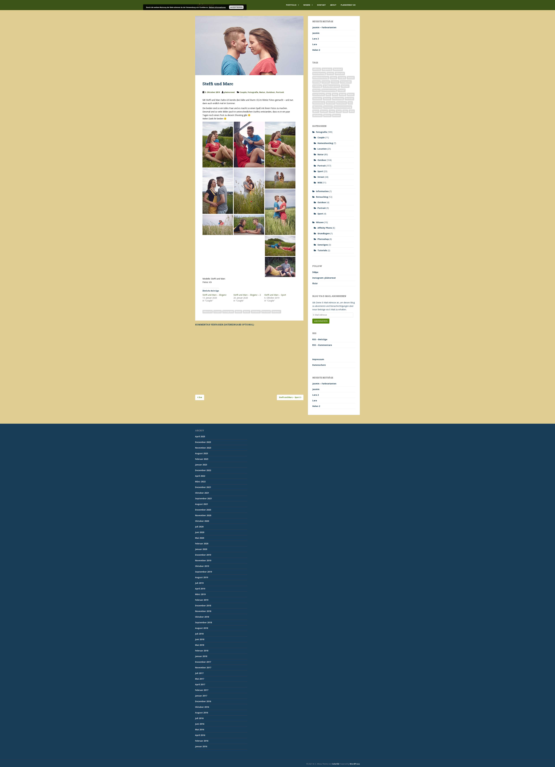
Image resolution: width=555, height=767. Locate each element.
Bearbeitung (319, 73)
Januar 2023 (201, 464)
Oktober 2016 (202, 707)
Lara (314, 44)
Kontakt (321, 5)
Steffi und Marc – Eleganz (214, 294)
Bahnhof (338, 69)
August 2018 (201, 628)
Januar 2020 (201, 549)
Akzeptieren (236, 7)
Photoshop (338, 98)
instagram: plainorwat (324, 277)
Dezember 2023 (203, 442)
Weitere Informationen (217, 7)
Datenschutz (319, 365)
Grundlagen (324, 233)
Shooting (317, 107)
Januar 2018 (201, 656)
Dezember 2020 (203, 509)
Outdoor (270, 92)
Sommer (276, 311)
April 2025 (200, 436)
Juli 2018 (199, 633)
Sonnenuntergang (342, 107)
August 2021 (201, 504)
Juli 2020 (199, 526)
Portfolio (291, 5)
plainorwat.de (348, 5)
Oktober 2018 (202, 616)
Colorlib (335, 764)
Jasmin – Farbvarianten (324, 27)
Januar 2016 (201, 746)
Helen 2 (316, 50)
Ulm (345, 111)
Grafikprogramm (331, 86)
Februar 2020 (201, 543)
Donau (351, 77)
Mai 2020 (199, 538)
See (350, 103)
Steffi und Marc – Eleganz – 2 (247, 294)
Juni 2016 (199, 723)
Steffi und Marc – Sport (275, 294)
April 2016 (200, 735)
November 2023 (203, 447)
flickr (315, 283)
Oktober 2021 (202, 492)
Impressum (318, 359)
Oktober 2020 (202, 521)
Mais (335, 94)
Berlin (330, 73)
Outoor (327, 98)
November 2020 (203, 515)
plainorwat (229, 92)
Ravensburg (318, 103)
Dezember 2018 (203, 605)
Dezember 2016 (203, 701)
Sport (315, 111)
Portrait (280, 92)
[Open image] (217, 144)
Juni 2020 (199, 532)
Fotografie (253, 92)
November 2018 (203, 611)
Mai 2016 (199, 729)
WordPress (355, 764)
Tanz (332, 111)
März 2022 (200, 481)
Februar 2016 (201, 740)
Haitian (345, 86)
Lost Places (318, 94)
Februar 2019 (201, 600)
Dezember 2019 (203, 554)
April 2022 (200, 476)
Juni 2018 (199, 639)
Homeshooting (329, 90)
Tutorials (322, 250)
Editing (316, 82)
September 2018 (203, 622)
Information (322, 191)
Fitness (335, 82)
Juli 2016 (199, 718)
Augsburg (327, 69)
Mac (328, 94)
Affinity (316, 69)
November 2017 (203, 667)
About (333, 5)
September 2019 (203, 571)
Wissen (306, 5)
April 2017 (200, 684)
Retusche (341, 103)
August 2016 (201, 712)
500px (315, 272)
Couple (243, 92)
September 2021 (203, 498)
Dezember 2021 (203, 487)
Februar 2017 (201, 690)
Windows (317, 115)
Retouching (322, 197)
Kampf (341, 90)
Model (238, 311)
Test (339, 111)
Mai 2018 (199, 645)
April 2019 (200, 588)
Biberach (208, 311)
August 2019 (201, 577)
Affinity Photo (325, 227)
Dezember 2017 (203, 662)
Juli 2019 (199, 583)
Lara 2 (315, 38)
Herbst (316, 90)
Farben (325, 82)
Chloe (333, 77)
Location (322, 148)
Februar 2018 (201, 650)
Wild (352, 111)
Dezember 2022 (203, 470)
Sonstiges (323, 244)
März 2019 (200, 594)
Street (324, 111)
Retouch (331, 103)
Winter (327, 115)
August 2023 (201, 453)
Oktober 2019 (202, 566)
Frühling (317, 86)
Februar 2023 (201, 459)
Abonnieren (321, 321)
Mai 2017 (199, 678)
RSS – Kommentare (322, 345)
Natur (262, 92)
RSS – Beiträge (319, 339)
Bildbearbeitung (320, 77)
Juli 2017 (199, 673)
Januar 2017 (201, 695)
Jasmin (315, 33)
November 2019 (203, 560)
